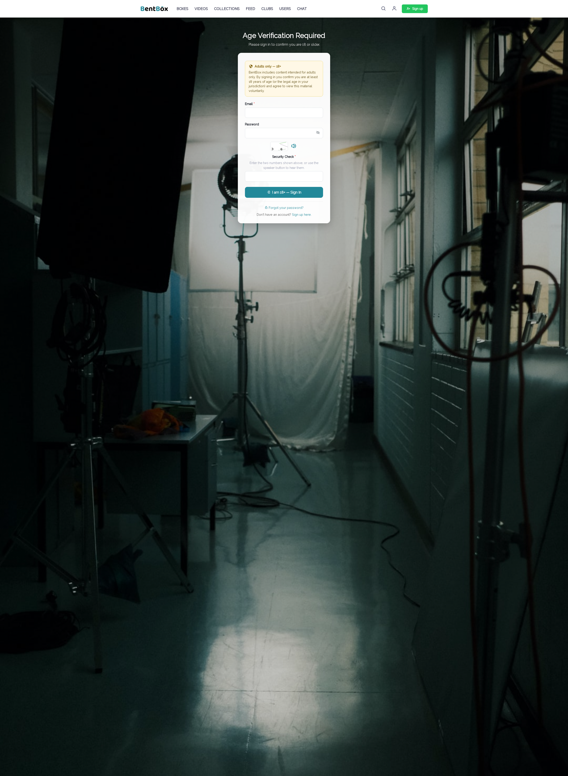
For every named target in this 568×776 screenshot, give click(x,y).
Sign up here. (302, 214)
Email (250, 104)
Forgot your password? (286, 208)
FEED (250, 9)
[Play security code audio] (294, 146)
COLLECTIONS (227, 9)
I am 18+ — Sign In (286, 192)
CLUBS (267, 9)
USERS (285, 9)
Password (252, 124)
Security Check (284, 156)
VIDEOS (201, 9)
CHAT (302, 9)
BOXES (182, 9)
